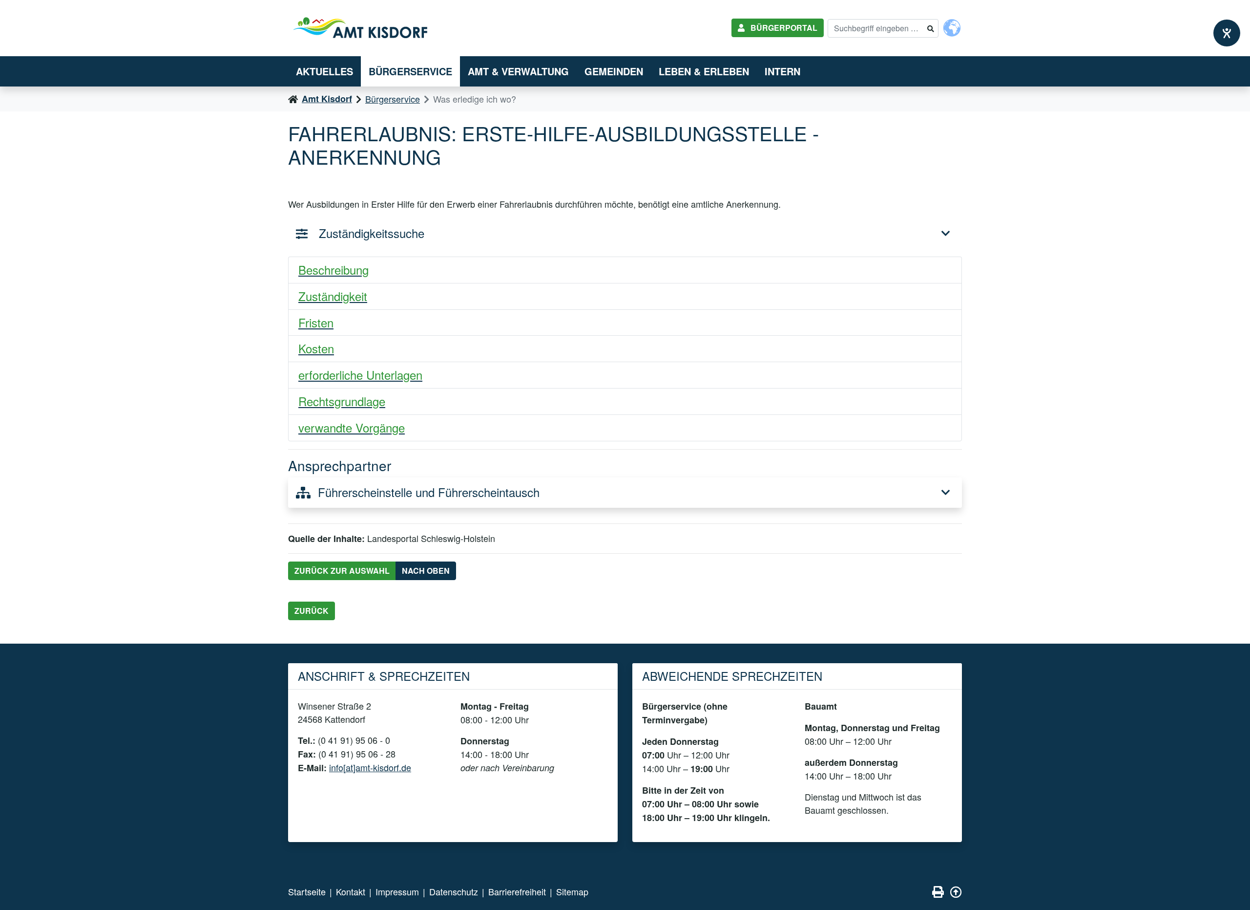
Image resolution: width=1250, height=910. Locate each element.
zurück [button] (311, 610)
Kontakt (350, 891)
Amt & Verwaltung (518, 71)
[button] (625, 270)
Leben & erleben (704, 71)
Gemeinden (613, 71)
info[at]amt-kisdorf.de (370, 767)
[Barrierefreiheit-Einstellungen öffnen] (1226, 33)
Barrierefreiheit (517, 891)
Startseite (307, 891)
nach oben (426, 570)
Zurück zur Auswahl (342, 570)
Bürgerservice (410, 71)
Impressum (397, 891)
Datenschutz (453, 891)
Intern (782, 71)
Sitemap (572, 891)
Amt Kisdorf (327, 98)
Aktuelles (324, 71)
